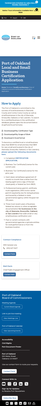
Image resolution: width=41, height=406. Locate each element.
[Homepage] (11, 40)
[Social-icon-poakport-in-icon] (20, 403)
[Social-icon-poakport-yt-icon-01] (7, 403)
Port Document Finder (11, 347)
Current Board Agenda (12, 307)
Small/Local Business (21, 87)
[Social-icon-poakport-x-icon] (16, 403)
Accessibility (7, 340)
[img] (33, 37)
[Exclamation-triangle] (34, 403)
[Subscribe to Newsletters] (29, 403)
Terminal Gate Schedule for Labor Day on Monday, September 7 (20, 4)
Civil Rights (7, 343)
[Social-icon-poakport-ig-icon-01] (11, 403)
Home (4, 87)
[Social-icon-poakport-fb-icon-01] (25, 403)
